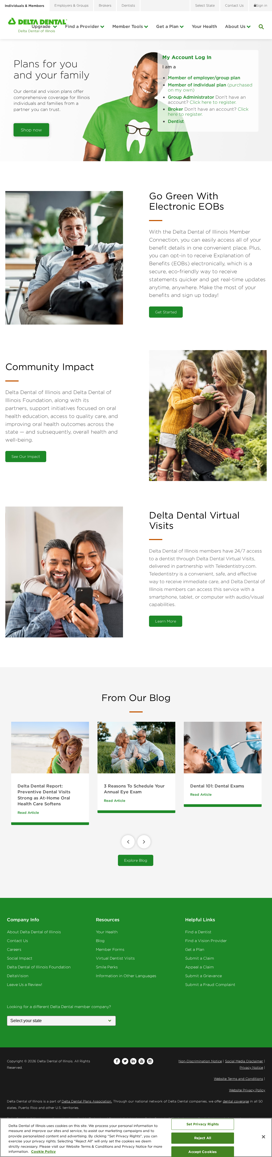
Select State (205, 5)
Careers (14, 949)
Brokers (105, 5)
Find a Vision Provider (206, 940)
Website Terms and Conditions (238, 1079)
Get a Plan (167, 26)
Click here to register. (213, 102)
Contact (234, 5)
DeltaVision (17, 975)
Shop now (31, 129)
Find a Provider (82, 26)
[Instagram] (150, 1061)
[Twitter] (125, 1061)
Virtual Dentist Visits (115, 958)
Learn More (165, 621)
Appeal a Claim (199, 967)
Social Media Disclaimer (244, 1061)
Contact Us (17, 940)
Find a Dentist (198, 932)
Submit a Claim (199, 958)
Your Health (204, 26)
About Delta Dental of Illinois (34, 932)
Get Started (166, 312)
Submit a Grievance (203, 975)
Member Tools (127, 26)
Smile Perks (107, 967)
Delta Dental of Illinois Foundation (39, 967)
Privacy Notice (251, 1067)
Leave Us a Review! (24, 984)
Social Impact (19, 958)
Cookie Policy (43, 1151)
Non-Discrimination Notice (200, 1061)
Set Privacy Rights (202, 1124)
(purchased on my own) (210, 87)
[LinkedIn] (133, 1061)
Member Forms (110, 949)
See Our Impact (25, 456)
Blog (100, 940)
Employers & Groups (71, 5)
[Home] (37, 25)
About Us (235, 26)
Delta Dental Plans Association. (87, 1101)
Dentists (128, 5)
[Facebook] (117, 1061)
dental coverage (236, 1101)
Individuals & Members (24, 5)
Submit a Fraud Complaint (210, 984)
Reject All (202, 1137)
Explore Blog (135, 860)
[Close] (263, 1137)
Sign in (261, 5)
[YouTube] (141, 1061)
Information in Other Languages (126, 975)
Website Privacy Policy (247, 1090)
